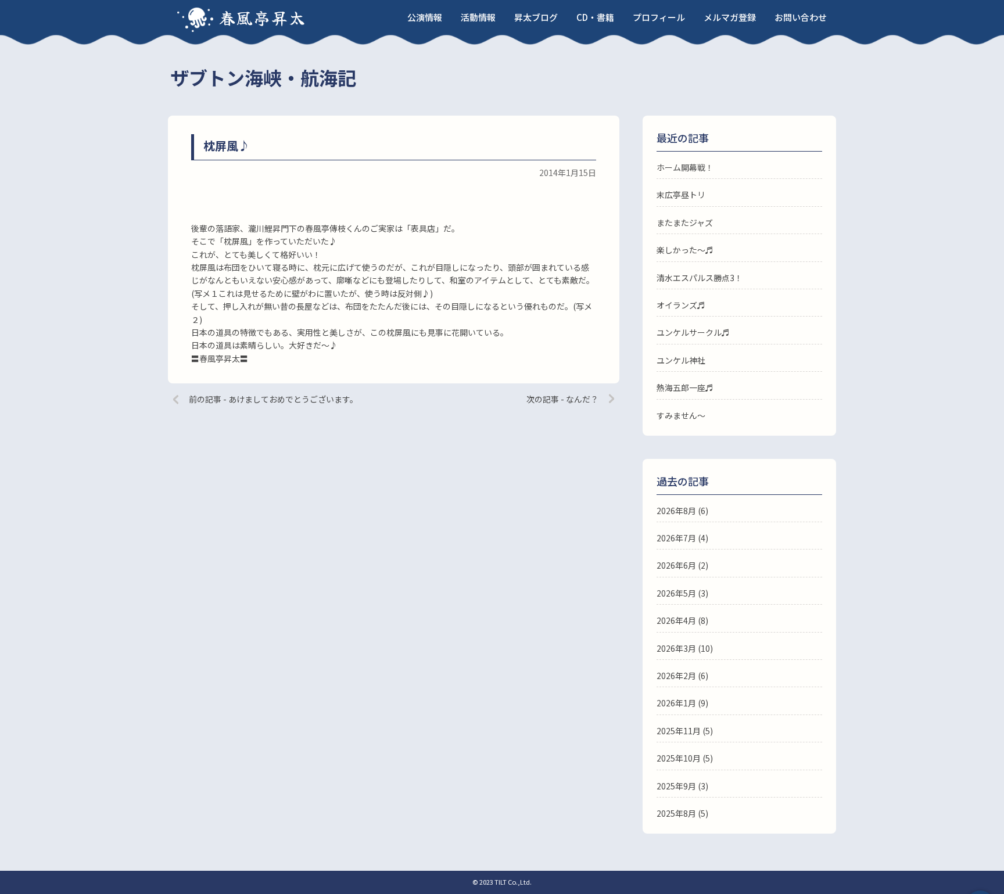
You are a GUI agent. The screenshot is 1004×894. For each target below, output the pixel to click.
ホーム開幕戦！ (685, 167)
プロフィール (659, 17)
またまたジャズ (685, 222)
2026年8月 (676, 510)
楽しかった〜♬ (685, 250)
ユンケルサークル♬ (693, 332)
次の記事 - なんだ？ (562, 399)
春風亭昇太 (262, 17)
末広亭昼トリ (681, 194)
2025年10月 (679, 758)
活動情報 (478, 17)
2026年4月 (676, 620)
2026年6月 (676, 565)
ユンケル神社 (681, 360)
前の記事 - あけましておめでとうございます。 (273, 399)
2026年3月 (676, 648)
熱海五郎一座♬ (685, 387)
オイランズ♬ (681, 305)
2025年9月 (676, 786)
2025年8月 (676, 813)
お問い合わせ (800, 17)
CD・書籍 (595, 17)
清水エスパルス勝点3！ (700, 277)
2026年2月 (676, 675)
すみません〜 (681, 415)
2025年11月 (679, 731)
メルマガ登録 (730, 17)
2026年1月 (676, 703)
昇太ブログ (536, 17)
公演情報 (424, 17)
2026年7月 (676, 538)
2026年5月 (676, 593)
